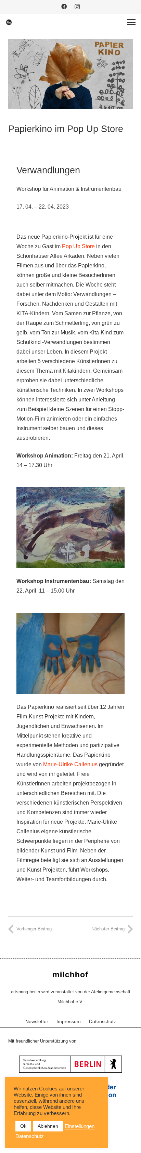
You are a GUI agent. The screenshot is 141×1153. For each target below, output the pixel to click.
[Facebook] (64, 6)
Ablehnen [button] (48, 1126)
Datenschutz (102, 1021)
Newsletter (36, 1021)
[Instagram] (77, 7)
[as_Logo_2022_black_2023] (8, 22)
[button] (131, 22)
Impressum (68, 1021)
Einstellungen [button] (79, 1126)
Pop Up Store (78, 246)
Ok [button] (23, 1126)
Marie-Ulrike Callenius (70, 764)
